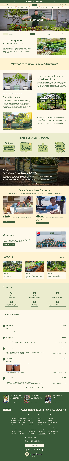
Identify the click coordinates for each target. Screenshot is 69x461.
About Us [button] (32, 34)
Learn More (9, 221)
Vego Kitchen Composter (19, 372)
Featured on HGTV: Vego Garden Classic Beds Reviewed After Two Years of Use (12, 276)
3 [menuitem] (30, 387)
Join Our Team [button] (45, 34)
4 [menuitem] (32, 387)
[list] (36, 368)
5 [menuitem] (34, 387)
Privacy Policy (41, 427)
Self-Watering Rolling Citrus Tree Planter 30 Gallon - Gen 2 (25, 342)
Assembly (40, 418)
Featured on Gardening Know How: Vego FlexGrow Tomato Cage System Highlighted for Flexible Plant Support (34, 276)
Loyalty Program (31, 427)
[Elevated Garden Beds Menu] (25, 7)
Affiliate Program (51, 427)
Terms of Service (41, 431)
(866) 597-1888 (51, 433)
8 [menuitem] (40, 387)
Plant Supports (38, 7)
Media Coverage (7, 273)
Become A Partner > (34, 402)
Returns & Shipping (42, 422)
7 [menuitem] (38, 387)
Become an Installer (52, 422)
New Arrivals (13, 422)
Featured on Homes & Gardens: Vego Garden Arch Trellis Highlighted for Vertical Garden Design (56, 276)
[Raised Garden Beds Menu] (17, 7)
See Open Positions (9, 244)
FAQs (39, 420)
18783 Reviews (10, 317)
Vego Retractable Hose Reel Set (21, 332)
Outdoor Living (54, 7)
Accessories (21, 433)
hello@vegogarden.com (53, 431)
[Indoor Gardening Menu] (51, 7)
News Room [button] (52, 34)
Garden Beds (13, 424)
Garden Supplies (61, 7)
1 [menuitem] (26, 387)
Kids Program (39, 216)
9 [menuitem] (42, 387)
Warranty (40, 424)
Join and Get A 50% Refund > (57, 402)
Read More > (63, 257)
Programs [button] (38, 34)
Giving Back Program (32, 431)
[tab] (5, 321)
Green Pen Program (32, 429)
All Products (13, 418)
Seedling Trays (21, 429)
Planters (33, 7)
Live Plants (20, 427)
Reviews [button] (58, 34)
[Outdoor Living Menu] (57, 7)
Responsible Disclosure (53, 429)
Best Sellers (13, 420)
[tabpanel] (34, 356)
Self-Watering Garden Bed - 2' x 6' (21, 353)
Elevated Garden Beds (21, 7)
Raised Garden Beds (14, 7)
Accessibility (41, 429)
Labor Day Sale (7, 7)
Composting (21, 424)
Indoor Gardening (48, 7)
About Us (4, 4)
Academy (8, 4)
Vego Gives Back (6, 216)
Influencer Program (52, 424)
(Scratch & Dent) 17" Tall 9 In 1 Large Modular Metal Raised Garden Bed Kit (28, 383)
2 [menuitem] (28, 387)
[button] (8, 332)
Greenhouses (28, 7)
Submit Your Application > (14, 402)
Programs (13, 4)
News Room (30, 422)
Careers (50, 420)
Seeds (19, 431)
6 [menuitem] (36, 387)
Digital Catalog (31, 433)
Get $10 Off (34, 445)
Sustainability (31, 424)
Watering (43, 7)
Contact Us (50, 418)
